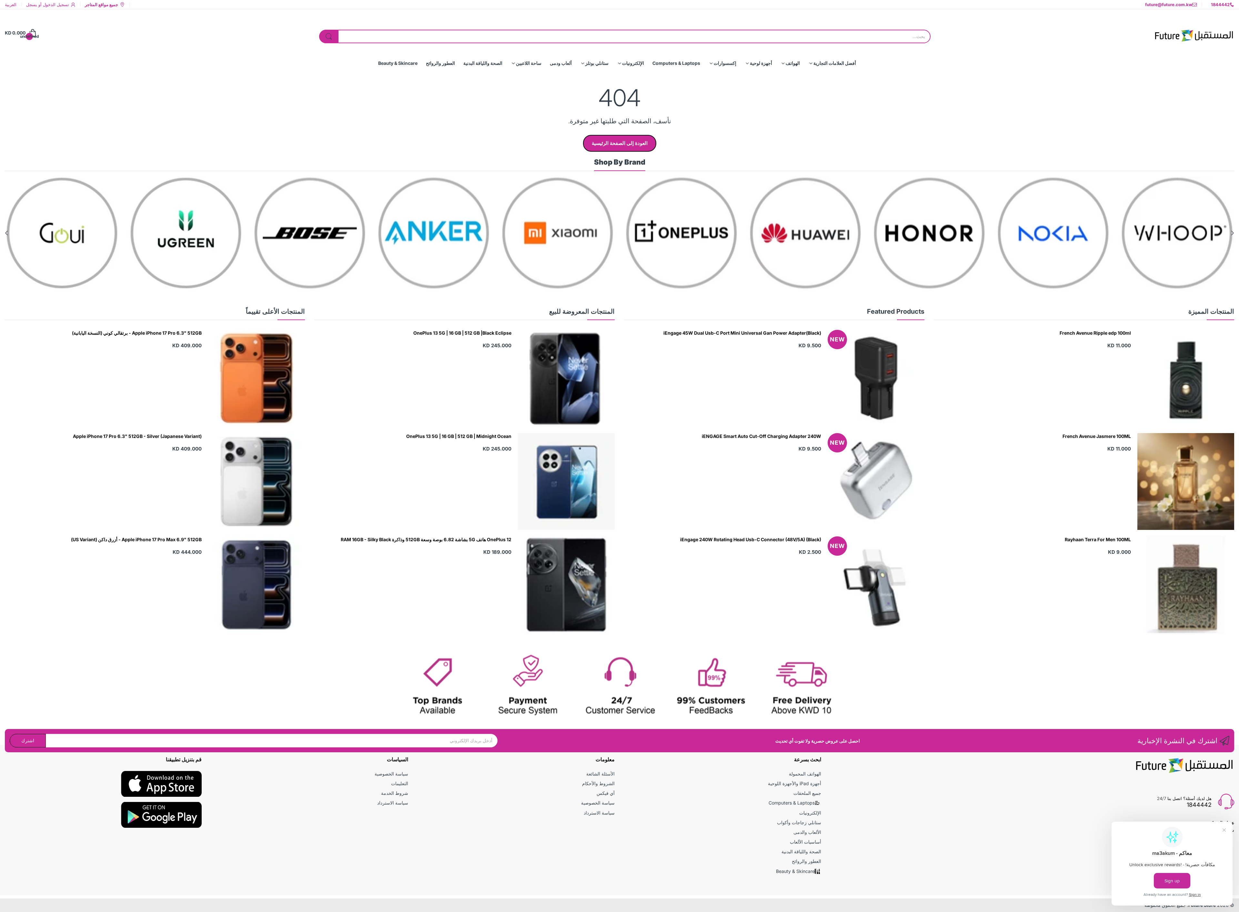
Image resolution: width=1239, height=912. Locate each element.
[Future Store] (1193, 33)
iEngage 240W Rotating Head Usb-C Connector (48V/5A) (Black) (750, 539)
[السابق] (6, 233)
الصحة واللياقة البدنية (801, 851)
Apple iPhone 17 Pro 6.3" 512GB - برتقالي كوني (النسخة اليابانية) (137, 333)
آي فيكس (606, 793)
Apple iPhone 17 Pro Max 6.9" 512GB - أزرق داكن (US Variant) (136, 539)
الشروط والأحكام (598, 783)
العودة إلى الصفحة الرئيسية (620, 143)
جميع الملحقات (807, 793)
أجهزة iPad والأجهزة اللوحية (794, 783)
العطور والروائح (806, 861)
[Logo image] (1177, 233)
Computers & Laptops (792, 803)
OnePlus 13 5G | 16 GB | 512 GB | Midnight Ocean (458, 436)
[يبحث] (328, 36)
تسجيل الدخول (55, 4)
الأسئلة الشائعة (600, 773)
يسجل (31, 4)
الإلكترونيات (810, 813)
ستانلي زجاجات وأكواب (799, 822)
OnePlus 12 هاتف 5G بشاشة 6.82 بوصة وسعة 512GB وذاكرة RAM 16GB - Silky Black (426, 539)
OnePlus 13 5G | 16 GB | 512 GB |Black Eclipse (462, 333)
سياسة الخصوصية (598, 803)
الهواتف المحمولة (805, 773)
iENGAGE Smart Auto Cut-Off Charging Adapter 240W (761, 436)
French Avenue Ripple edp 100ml (1095, 333)
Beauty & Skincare (795, 871)
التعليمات (399, 783)
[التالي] (1232, 233)
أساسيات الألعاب (805, 842)
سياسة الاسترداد (599, 813)
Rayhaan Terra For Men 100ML (1098, 539)
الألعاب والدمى (807, 832)
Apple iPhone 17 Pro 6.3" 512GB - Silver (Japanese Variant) (137, 436)
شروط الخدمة (394, 793)
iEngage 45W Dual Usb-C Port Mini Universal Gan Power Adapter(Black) (742, 333)
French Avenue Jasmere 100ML (1097, 436)
